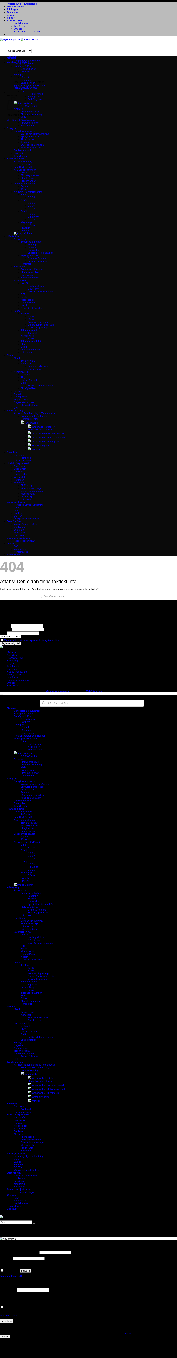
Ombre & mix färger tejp (41, 324)
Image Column (25, 884)
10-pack (25, 189)
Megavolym (27, 222)
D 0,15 (31, 219)
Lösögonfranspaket (24, 183)
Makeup (11, 57)
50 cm (31, 338)
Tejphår (25, 313)
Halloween (19, 535)
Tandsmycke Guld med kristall (47, 433)
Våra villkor (20, 549)
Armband (26, 457)
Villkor (10, 17)
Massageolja (28, 493)
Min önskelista (15, 6)
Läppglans (26, 80)
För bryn (25, 721)
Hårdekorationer (30, 277)
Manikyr (18, 357)
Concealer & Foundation (27, 60)
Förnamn (5, 625)
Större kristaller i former (40, 429)
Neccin (24, 305)
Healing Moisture (37, 286)
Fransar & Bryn (16, 158)
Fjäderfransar (28, 180)
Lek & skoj (19, 529)
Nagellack (26, 363)
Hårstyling (13, 236)
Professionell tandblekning (35, 416)
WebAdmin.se (94, 690)
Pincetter (25, 230)
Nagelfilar (19, 393)
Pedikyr (18, 391)
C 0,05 (31, 203)
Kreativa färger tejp (38, 322)
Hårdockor (26, 352)
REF (23, 294)
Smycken (12, 452)
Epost (3, 633)
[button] (7, 92)
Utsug (17, 507)
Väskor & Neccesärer (25, 524)
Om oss (18, 28)
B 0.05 (31, 197)
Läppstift (25, 727)
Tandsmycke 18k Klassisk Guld (48, 437)
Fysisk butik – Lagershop (22, 3)
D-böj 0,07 (33, 216)
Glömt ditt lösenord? (11, 1276)
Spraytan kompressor (32, 136)
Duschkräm (20, 468)
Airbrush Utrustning (31, 114)
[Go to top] (1, 694)
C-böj (24, 200)
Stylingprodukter (30, 255)
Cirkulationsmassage (32, 491)
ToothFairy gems (40, 445)
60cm (31, 319)
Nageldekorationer (24, 402)
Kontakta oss (15, 20)
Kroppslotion (20, 474)
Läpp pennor (28, 82)
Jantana (25, 142)
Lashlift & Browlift (23, 167)
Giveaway (12, 12)
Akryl (23, 377)
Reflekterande (35, 93)
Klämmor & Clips (30, 272)
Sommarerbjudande (18, 538)
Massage (19, 482)
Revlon (24, 297)
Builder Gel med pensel (40, 385)
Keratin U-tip (27, 335)
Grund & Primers (37, 258)
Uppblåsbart (20, 526)
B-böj (23, 194)
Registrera (6, 1321)
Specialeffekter (25, 103)
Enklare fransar (29, 172)
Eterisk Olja (27, 496)
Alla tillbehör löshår (31, 349)
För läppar (19, 724)
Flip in (24, 344)
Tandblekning (15, 410)
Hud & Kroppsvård (18, 463)
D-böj (24, 211)
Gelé (23, 382)
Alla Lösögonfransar (25, 169)
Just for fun (14, 521)
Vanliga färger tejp (38, 327)
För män (18, 471)
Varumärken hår (22, 280)
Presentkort (14, 554)
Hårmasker (34, 250)
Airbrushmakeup (30, 111)
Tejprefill (32, 333)
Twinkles (35, 449)
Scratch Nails (28, 360)
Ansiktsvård (20, 466)
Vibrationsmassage (31, 488)
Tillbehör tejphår (29, 330)
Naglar (11, 355)
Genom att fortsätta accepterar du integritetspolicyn (32, 640)
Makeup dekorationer (25, 88)
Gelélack (25, 374)
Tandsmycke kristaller (43, 426)
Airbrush (18, 759)
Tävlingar (12, 9)
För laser (19, 479)
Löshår (17, 310)
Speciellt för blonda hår (40, 252)
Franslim (25, 227)
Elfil (16, 407)
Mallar (24, 117)
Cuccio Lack (34, 369)
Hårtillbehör (20, 266)
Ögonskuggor (28, 68)
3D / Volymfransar (30, 175)
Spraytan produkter (24, 131)
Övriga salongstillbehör (26, 518)
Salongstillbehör (16, 502)
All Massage (27, 485)
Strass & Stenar (29, 405)
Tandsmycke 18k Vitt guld (45, 441)
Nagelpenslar (21, 396)
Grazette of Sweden (32, 308)
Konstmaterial (21, 371)
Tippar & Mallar (22, 399)
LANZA (25, 283)
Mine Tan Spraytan (31, 147)
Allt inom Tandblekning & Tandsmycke (34, 413)
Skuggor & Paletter (24, 63)
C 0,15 (31, 208)
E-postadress (8, 1290)
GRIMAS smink (29, 106)
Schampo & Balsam (31, 241)
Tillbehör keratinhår (31, 341)
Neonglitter (34, 96)
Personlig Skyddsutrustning (29, 504)
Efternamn (5, 629)
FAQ (16, 546)
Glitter (24, 91)
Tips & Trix (19, 26)
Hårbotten (26, 263)
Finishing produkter (38, 261)
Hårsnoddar (27, 274)
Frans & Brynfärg (23, 161)
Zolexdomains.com (57, 690)
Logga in (25, 1270)
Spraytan (12, 128)
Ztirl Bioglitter (35, 99)
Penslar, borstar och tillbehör (29, 85)
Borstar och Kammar (32, 269)
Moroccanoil (27, 299)
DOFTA (18, 515)
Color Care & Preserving (41, 291)
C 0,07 (31, 205)
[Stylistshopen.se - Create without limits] (20, 39)
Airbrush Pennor (30, 122)
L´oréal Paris (28, 302)
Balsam (32, 247)
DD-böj (31, 225)
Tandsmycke (31, 422)
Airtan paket (27, 139)
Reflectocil (26, 164)
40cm (31, 316)
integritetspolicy (8, 1315)
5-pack (24, 186)
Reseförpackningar (24, 540)
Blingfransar (27, 178)
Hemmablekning (30, 418)
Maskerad (19, 532)
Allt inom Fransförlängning (28, 191)
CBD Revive (34, 288)
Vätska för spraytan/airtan (35, 133)
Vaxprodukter (21, 477)
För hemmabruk (22, 150)
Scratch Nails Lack (38, 366)
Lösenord (6, 1258)
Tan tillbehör (20, 155)
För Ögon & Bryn (23, 716)
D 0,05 (31, 214)
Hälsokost (26, 499)
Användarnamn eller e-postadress (19, 1252)
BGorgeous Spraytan (32, 144)
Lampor (18, 510)
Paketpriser (20, 153)
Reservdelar (27, 125)
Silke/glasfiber (28, 388)
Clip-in (24, 346)
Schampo (33, 244)
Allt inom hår (20, 238)
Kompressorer (28, 119)
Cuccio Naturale (29, 380)
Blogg (10, 14)
